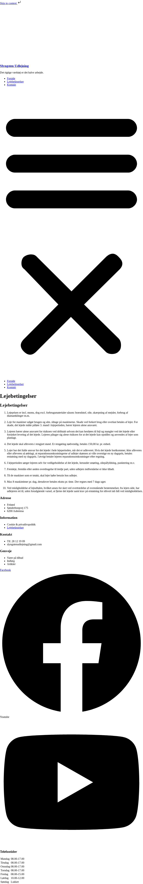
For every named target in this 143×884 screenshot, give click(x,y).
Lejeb (10, 527)
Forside (11, 78)
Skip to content (8, 3)
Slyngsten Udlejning (14, 66)
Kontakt (11, 84)
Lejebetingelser (15, 81)
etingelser (18, 527)
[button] (71, 233)
